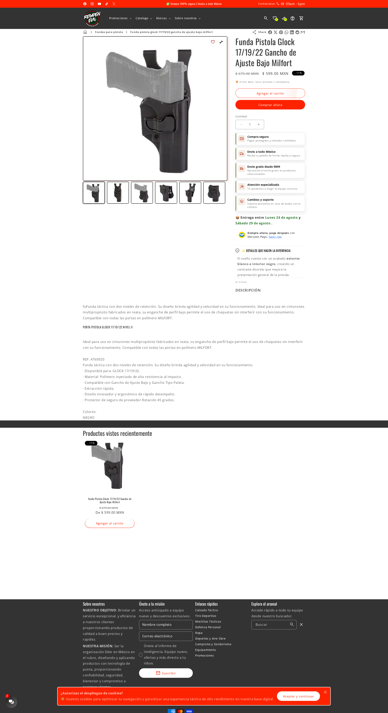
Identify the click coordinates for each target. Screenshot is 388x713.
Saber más (275, 237)
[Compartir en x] (275, 32)
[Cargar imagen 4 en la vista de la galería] (166, 193)
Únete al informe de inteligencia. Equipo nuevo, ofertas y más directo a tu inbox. (166, 654)
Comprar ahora (270, 105)
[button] (120, 18)
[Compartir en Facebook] (270, 32)
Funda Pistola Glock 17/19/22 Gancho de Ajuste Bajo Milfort (110, 500)
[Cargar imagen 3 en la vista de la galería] (142, 193)
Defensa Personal (208, 627)
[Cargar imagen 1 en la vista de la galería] (94, 193)
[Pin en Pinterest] (281, 32)
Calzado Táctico (206, 610)
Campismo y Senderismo (213, 644)
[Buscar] (292, 624)
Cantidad (241, 116)
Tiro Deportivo (205, 616)
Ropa (198, 633)
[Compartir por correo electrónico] (302, 32)
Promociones (204, 655)
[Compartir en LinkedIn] (292, 32)
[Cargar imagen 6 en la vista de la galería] (214, 193)
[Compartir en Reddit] (297, 32)
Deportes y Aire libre (210, 638)
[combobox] (274, 624)
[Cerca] (301, 624)
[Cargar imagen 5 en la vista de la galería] (190, 193)
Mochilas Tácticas (208, 621)
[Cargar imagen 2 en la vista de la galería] (118, 193)
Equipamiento (205, 650)
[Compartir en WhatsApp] (286, 32)
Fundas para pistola (109, 32)
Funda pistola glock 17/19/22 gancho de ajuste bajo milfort (171, 32)
